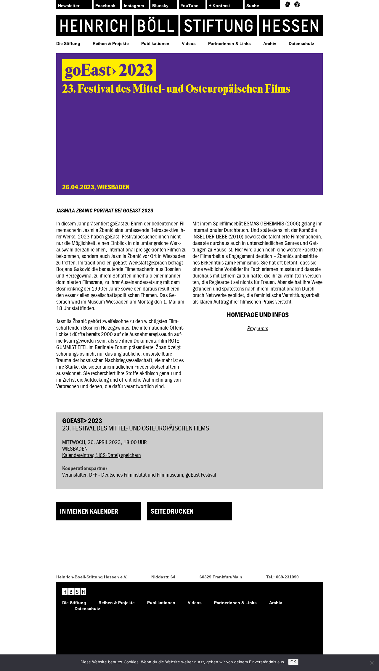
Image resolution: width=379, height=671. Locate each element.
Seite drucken (172, 511)
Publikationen (155, 43)
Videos (189, 43)
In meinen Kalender (89, 511)
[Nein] (372, 663)
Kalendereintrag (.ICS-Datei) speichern (101, 455)
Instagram (134, 5)
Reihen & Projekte (111, 43)
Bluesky (160, 5)
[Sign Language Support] (287, 4)
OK (293, 662)
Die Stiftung (68, 43)
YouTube (189, 5)
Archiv (269, 43)
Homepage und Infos (258, 314)
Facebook (105, 5)
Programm (257, 328)
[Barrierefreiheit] (297, 4)
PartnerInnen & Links (229, 43)
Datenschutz (301, 43)
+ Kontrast (219, 5)
